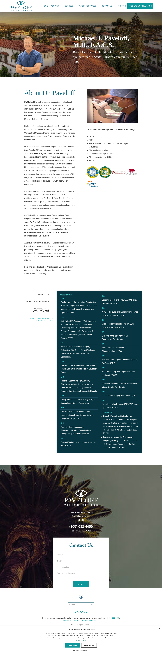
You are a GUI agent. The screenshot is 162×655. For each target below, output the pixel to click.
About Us (55, 6)
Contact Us (107, 6)
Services (69, 6)
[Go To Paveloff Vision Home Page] (81, 497)
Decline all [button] (89, 645)
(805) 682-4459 (81, 526)
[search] (81, 604)
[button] (81, 650)
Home (45, 6)
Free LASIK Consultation (140, 6)
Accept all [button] (72, 645)
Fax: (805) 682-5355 (81, 531)
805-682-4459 (114, 618)
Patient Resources (87, 6)
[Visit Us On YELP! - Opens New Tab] (81, 597)
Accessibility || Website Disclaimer (75, 620)
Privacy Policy (94, 620)
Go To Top (81, 612)
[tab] (36, 294)
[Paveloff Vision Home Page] (20, 6)
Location (122, 6)
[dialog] (81, 640)
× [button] (159, 629)
